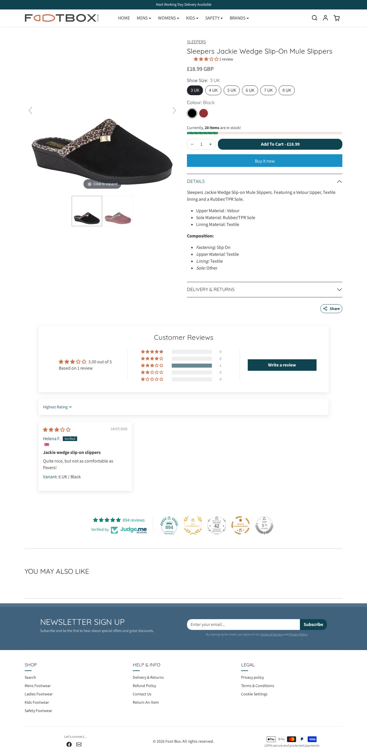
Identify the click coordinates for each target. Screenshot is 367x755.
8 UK (286, 90)
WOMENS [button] (167, 18)
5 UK (231, 90)
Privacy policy (252, 677)
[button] (314, 17)
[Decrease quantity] (192, 144)
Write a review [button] (282, 365)
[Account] (325, 17)
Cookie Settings (254, 694)
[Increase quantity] (210, 144)
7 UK (268, 90)
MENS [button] (142, 18)
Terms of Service (272, 634)
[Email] (79, 744)
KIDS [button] (190, 18)
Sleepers (196, 42)
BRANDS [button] (237, 18)
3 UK (195, 90)
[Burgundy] (203, 113)
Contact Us (142, 694)
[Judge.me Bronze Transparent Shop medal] (240, 525)
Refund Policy (144, 685)
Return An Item (146, 702)
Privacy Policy (298, 634)
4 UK (213, 90)
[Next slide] (174, 110)
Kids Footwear (37, 702)
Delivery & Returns (148, 677)
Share (335, 308)
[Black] (192, 113)
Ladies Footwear (39, 694)
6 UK (250, 90)
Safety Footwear (38, 710)
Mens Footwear (38, 685)
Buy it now (265, 161)
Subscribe (313, 624)
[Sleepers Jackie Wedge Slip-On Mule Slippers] (87, 211)
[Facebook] (69, 744)
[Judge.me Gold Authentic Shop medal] (193, 525)
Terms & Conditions (257, 685)
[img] (57, 430)
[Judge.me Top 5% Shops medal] (264, 525)
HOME (124, 18)
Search (30, 677)
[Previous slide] (30, 110)
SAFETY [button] (212, 18)
